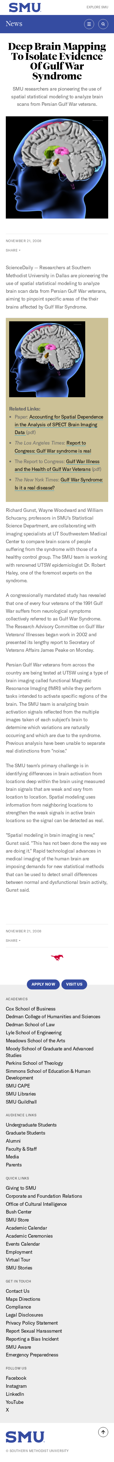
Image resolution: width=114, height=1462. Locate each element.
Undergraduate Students (31, 1125)
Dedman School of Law (30, 1024)
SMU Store (17, 1220)
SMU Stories (19, 1267)
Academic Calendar (26, 1228)
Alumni (13, 1141)
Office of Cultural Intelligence (36, 1204)
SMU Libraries (21, 1094)
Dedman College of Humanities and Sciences (53, 1016)
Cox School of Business (31, 1009)
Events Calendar (23, 1244)
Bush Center (19, 1212)
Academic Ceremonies (29, 1236)
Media (12, 1156)
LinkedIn (15, 1394)
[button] (103, 1432)
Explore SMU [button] (97, 7)
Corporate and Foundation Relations (44, 1196)
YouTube (15, 1402)
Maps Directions (23, 1299)
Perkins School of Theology (34, 1063)
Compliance (18, 1307)
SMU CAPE (18, 1086)
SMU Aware (18, 1347)
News (14, 23)
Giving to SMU (21, 1188)
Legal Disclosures (24, 1315)
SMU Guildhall (21, 1102)
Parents (14, 1164)
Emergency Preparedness (32, 1354)
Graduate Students (25, 1133)
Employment (19, 1252)
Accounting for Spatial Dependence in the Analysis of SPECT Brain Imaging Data (59, 425)
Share (12, 250)
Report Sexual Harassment (34, 1331)
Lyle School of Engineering (33, 1032)
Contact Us (18, 1291)
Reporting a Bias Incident (32, 1339)
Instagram (16, 1386)
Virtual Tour (18, 1259)
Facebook (16, 1378)
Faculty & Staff (21, 1149)
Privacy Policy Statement (32, 1323)
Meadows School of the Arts (35, 1040)
